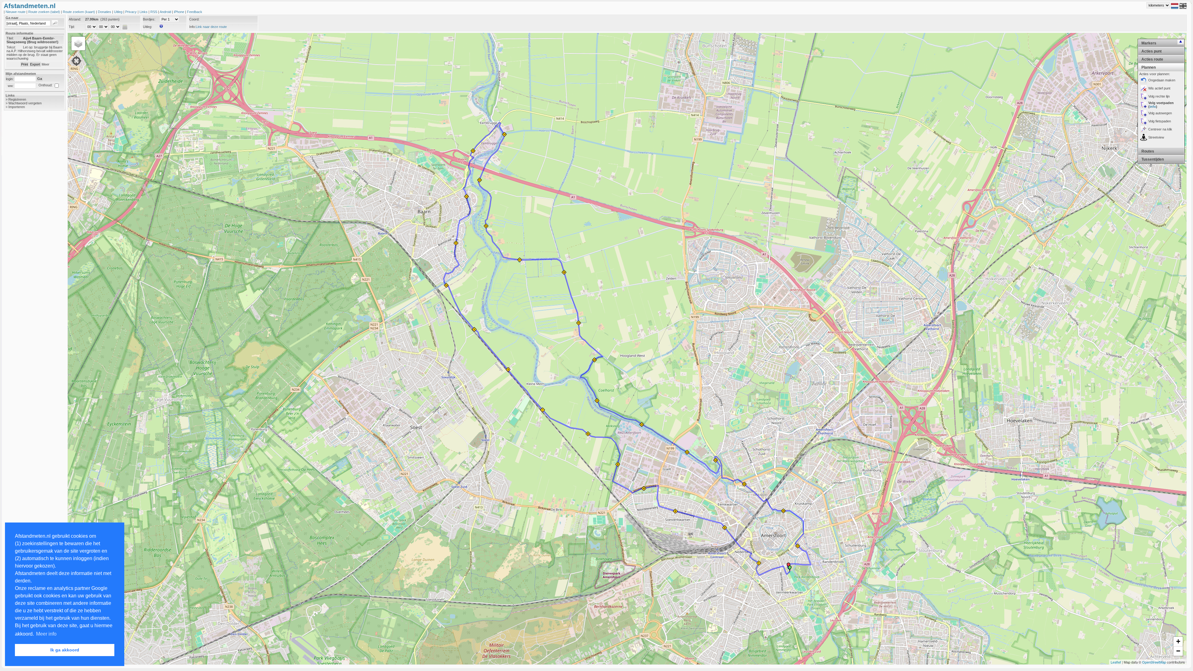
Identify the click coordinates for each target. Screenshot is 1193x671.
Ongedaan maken (1161, 80)
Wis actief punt (1159, 88)
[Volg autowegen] (1143, 113)
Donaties (105, 12)
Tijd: (72, 27)
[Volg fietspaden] (1143, 121)
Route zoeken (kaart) (79, 12)
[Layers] (78, 43)
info (1153, 106)
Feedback (194, 12)
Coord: (194, 19)
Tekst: (11, 47)
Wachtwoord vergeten (25, 103)
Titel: (10, 38)
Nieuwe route (16, 12)
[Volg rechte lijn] (1143, 96)
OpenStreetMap (1154, 662)
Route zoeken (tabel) (44, 12)
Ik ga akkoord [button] (64, 649)
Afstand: (75, 19)
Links (144, 12)
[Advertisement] (28, 214)
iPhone (179, 12)
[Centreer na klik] (1143, 129)
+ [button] (1178, 641)
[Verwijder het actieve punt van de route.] (1143, 88)
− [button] (1178, 651)
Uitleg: (147, 27)
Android (166, 12)
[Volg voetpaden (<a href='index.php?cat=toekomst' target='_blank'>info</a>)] (1143, 104)
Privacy (131, 12)
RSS (154, 12)
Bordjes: (149, 19)
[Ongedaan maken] (1143, 80)
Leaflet (1116, 662)
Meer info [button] (46, 634)
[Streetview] (1143, 137)
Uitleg (118, 12)
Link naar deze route (211, 27)
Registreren (17, 99)
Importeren (16, 107)
